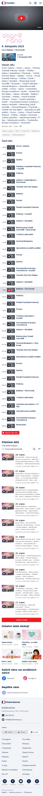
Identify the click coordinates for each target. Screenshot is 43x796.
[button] (21, 18)
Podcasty (5, 757)
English (4, 792)
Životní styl (25, 131)
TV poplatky (6, 748)
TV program (6, 739)
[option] (8, 732)
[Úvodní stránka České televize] (11, 702)
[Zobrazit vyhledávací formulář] (30, 3)
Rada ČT (25, 757)
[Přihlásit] (35, 3)
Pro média (26, 739)
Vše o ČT (5, 774)
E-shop (4, 765)
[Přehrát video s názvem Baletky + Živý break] (21, 18)
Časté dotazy (27, 770)
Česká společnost (18, 135)
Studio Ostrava (28, 752)
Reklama (25, 744)
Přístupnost (28, 792)
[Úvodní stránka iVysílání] (8, 3)
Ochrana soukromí (15, 792)
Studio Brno (26, 748)
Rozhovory (6, 135)
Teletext (5, 752)
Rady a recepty (8, 131)
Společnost (35, 131)
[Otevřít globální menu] (40, 3)
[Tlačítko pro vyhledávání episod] (34, 449)
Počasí (4, 761)
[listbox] (21, 732)
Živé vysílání (6, 744)
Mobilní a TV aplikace (10, 770)
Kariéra (25, 761)
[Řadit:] (39, 449)
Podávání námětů (29, 765)
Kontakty (26, 774)
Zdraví (17, 131)
